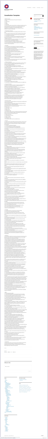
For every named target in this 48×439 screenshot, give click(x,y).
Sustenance (8, 399)
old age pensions (26, 388)
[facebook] (42, 435)
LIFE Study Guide (36, 29)
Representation (7, 403)
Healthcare (8, 397)
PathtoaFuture (20, 389)
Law (5, 425)
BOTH (5, 381)
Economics (6, 417)
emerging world (21, 386)
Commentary (38, 7)
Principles (34, 7)
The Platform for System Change (23, 379)
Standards (6, 388)
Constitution (7, 410)
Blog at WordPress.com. (11, 435)
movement (22, 388)
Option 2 (29, 388)
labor (19, 388)
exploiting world (25, 386)
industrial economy (29, 387)
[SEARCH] (43, 16)
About (42, 7)
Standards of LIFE (8, 9)
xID (5, 412)
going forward (24, 387)
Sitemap (6, 380)
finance (28, 386)
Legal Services (6, 429)
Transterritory (21, 380)
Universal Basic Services (8, 395)
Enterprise (7, 392)
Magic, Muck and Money (8, 386)
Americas (6, 421)
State (7, 408)
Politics (5, 426)
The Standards (29, 7)
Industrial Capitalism (9, 394)
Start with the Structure (7, 384)
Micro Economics (8, 393)
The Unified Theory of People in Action (38, 27)
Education (6, 427)
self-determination (29, 389)
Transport (8, 400)
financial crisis (20, 387)
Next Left (35, 26)
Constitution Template (9, 411)
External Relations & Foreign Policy (10, 406)
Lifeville (8, 405)
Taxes (6, 401)
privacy (26, 389)
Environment (6, 419)
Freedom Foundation (7, 390)
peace (23, 389)
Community (8, 404)
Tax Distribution (8, 402)
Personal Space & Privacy (8, 383)
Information (6, 391)
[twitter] (41, 435)
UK (6, 423)
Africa (6, 420)
